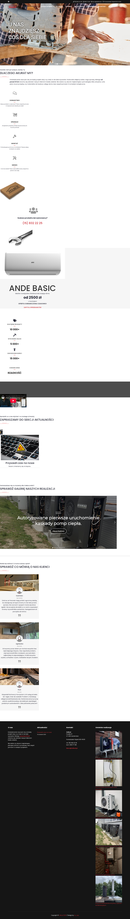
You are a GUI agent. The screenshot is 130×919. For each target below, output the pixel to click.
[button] (1, 522)
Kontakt (102, 6)
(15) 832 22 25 (78, 1)
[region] (58, 522)
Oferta (60, 6)
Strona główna (46, 6)
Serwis (69, 6)
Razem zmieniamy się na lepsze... (20, 466)
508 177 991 (87, 1)
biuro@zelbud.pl (97, 1)
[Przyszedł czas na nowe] (20, 447)
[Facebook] (8, 1)
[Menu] (121, 6)
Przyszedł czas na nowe (20, 463)
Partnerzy (80, 6)
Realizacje (91, 6)
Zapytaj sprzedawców (32, 307)
